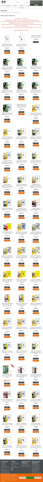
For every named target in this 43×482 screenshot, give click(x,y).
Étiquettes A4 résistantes (15, 12)
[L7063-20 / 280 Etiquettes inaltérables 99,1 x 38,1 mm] (21, 349)
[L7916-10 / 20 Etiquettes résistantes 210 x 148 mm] (36, 422)
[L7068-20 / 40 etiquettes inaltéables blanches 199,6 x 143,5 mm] (36, 349)
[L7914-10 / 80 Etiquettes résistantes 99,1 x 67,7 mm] (21, 422)
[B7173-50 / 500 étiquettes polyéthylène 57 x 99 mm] (36, 89)
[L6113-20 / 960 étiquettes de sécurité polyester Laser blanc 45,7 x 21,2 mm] (7, 302)
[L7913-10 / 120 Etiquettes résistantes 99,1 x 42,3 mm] (7, 422)
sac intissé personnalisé (36, 464)
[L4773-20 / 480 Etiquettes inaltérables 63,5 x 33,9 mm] (36, 135)
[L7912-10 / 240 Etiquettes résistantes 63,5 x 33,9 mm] (36, 398)
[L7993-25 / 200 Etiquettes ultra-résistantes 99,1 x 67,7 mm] (36, 444)
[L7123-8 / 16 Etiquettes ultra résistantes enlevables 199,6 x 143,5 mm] (21, 373)
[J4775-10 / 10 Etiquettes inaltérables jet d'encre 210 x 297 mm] (7, 135)
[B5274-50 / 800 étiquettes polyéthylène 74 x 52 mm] (36, 65)
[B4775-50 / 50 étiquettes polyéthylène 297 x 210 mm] (21, 65)
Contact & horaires (4, 466)
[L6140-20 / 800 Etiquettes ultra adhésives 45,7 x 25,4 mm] (36, 302)
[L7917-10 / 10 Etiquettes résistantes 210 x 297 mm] (7, 444)
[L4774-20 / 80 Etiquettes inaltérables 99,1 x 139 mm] (21, 159)
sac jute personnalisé (35, 465)
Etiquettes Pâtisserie (25, 464)
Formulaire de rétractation (5, 469)
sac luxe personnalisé (35, 467)
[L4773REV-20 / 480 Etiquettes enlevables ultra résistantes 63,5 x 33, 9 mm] (7, 159)
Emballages (21, 5)
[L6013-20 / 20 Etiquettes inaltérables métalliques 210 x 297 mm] (36, 254)
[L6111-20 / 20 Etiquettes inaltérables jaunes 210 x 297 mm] (36, 278)
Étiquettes (15, 5)
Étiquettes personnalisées (6, 5)
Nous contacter (3, 462)
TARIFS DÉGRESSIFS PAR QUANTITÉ (21, 30)
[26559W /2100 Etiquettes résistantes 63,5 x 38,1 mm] (7, 43)
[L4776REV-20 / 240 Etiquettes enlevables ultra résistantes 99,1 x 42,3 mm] (36, 183)
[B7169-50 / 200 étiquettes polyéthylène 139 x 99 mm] (21, 89)
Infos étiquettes (21, 7)
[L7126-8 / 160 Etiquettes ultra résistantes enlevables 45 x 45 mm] (7, 398)
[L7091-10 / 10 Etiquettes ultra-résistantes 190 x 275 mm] (7, 373)
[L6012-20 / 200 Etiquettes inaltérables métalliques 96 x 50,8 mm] (21, 254)
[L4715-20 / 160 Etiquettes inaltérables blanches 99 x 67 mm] (21, 135)
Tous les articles (3, 12)
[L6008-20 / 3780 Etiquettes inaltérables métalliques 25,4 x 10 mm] (21, 230)
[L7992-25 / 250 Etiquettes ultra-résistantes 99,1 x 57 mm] (21, 444)
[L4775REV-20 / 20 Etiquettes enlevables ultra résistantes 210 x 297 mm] (7, 183)
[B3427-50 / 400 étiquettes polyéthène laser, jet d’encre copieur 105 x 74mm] (7, 65)
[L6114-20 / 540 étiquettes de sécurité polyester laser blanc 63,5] (21, 302)
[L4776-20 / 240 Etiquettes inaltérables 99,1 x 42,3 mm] (21, 183)
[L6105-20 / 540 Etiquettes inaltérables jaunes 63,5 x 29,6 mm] (7, 278)
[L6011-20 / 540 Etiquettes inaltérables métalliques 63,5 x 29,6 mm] (7, 254)
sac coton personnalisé (35, 466)
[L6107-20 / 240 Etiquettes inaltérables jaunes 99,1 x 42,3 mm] (21, 278)
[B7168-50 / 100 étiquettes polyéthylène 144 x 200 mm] (7, 89)
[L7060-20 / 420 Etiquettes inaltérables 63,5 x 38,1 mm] (7, 349)
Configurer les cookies (35, 473)
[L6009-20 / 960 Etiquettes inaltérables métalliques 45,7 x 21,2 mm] (36, 230)
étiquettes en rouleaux (25, 466)
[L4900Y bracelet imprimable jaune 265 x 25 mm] (7, 230)
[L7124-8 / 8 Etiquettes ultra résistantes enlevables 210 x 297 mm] (36, 373)
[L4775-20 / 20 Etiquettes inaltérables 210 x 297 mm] (36, 159)
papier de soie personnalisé (36, 472)
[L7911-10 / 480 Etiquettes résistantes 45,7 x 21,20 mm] (21, 398)
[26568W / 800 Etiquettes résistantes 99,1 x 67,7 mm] (21, 43)
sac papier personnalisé (36, 468)
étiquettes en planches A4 (26, 465)
